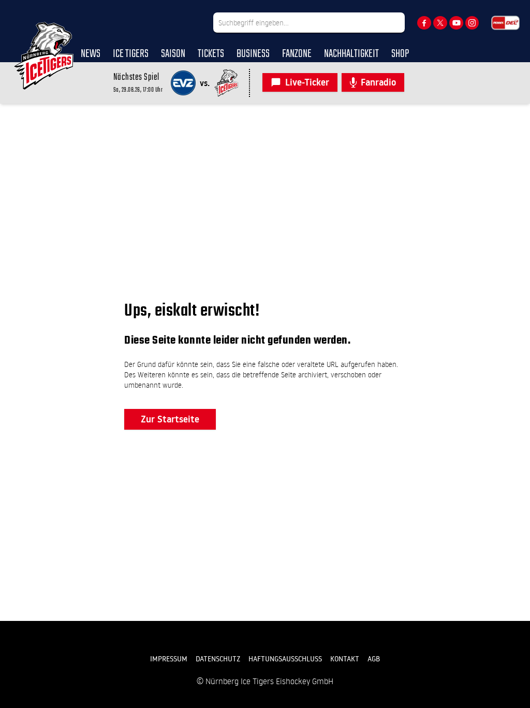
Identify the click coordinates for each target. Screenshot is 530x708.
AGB (373, 658)
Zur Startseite (170, 419)
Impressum (168, 658)
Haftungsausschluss (285, 658)
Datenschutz (218, 658)
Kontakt (344, 658)
